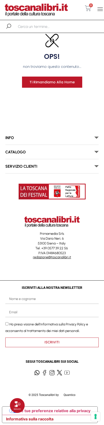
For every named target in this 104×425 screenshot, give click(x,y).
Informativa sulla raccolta (29, 419)
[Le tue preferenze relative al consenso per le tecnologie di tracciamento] (95, 416)
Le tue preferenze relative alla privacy (54, 410)
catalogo (15, 152)
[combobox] (43, 26)
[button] (100, 9)
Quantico (69, 395)
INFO (9, 137)
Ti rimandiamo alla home (52, 82)
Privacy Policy (75, 324)
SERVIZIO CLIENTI (21, 166)
